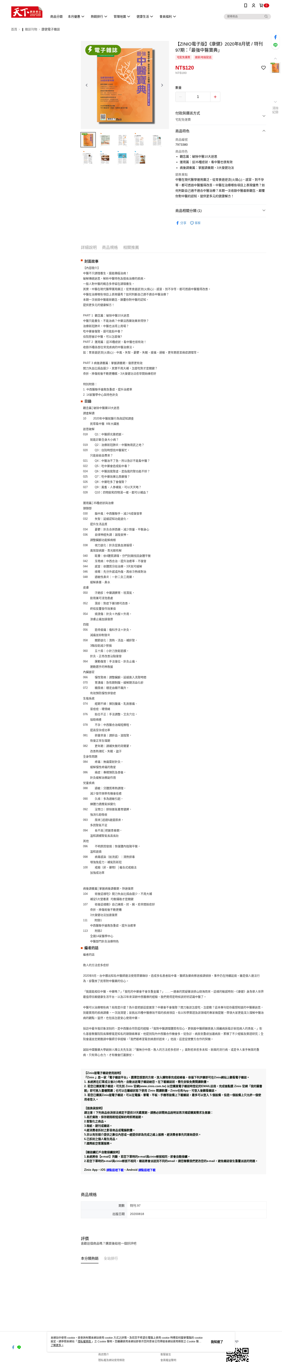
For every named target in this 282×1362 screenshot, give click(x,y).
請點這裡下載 (115, 1169)
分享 (183, 223)
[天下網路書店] (27, 11)
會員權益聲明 (168, 1360)
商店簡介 (103, 1354)
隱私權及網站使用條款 (111, 1360)
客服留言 (165, 1354)
